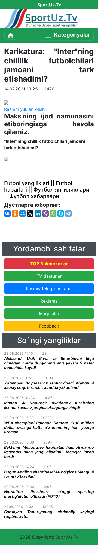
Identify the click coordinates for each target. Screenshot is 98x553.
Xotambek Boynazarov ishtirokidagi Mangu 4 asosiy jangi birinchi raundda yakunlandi (49, 385)
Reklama (49, 301)
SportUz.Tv (66, 537)
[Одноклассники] (15, 213)
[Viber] (45, 213)
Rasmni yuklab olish (24, 109)
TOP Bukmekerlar (49, 263)
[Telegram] (68, 213)
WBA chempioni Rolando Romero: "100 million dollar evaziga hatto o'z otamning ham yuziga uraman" (49, 427)
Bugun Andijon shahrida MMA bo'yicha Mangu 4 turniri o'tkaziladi (49, 474)
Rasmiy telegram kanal (49, 288)
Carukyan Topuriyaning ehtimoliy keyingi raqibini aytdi (49, 514)
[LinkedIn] (38, 213)
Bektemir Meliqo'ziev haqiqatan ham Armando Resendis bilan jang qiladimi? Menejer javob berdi (49, 452)
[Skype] (60, 213)
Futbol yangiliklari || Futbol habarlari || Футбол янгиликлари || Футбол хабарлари (46, 189)
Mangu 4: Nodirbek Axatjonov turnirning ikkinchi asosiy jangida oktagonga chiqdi (49, 405)
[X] (30, 213)
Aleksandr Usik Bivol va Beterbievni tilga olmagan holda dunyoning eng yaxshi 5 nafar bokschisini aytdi (49, 363)
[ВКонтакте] (7, 213)
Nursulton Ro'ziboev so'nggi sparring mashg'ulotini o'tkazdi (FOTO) (49, 494)
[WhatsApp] (53, 213)
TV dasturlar (49, 276)
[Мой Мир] (22, 213)
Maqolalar (49, 313)
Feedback (49, 326)
